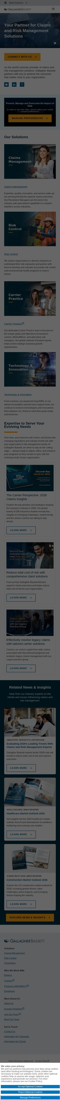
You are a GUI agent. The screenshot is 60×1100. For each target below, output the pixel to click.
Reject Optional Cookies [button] (30, 1092)
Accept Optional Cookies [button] (30, 1086)
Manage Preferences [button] (30, 1097)
